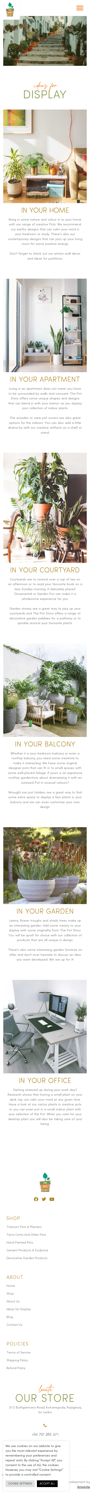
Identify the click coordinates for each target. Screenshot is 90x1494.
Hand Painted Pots (20, 1242)
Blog (10, 1317)
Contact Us (14, 1324)
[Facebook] (36, 1199)
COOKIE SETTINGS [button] (20, 1483)
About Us (13, 1301)
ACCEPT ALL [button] (47, 1483)
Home (11, 1285)
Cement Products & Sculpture (27, 1250)
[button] (80, 8)
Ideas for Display (19, 1309)
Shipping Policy (17, 1360)
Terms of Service (19, 1352)
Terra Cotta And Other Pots (26, 1234)
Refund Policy (16, 1368)
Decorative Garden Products (27, 1258)
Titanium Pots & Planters (24, 1227)
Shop (10, 1293)
